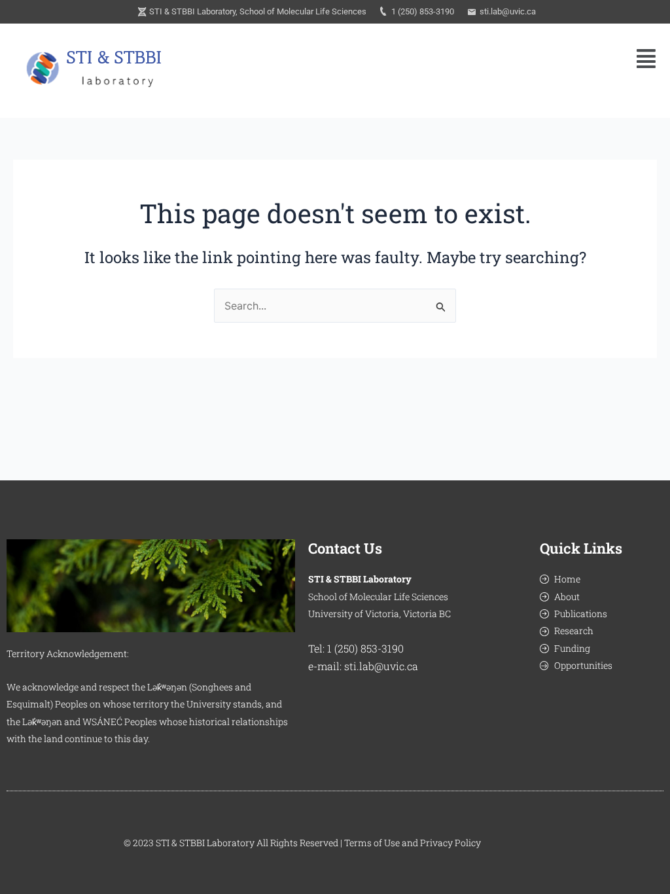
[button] (646, 58)
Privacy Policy (450, 842)
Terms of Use (372, 842)
